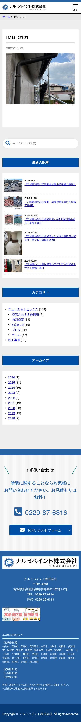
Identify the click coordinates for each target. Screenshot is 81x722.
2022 (11, 398)
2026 (11, 377)
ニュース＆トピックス (23, 309)
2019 (11, 413)
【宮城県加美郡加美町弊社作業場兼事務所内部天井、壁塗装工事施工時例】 (50, 238)
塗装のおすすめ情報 (25, 314)
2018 (11, 418)
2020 (11, 408)
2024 (11, 387)
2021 (11, 403)
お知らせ (18, 324)
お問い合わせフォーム (44, 530)
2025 (11, 382)
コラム (16, 335)
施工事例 (14, 340)
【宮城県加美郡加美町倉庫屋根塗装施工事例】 (50, 184)
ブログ (16, 330)
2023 (11, 392)
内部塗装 (18, 319)
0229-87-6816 (46, 512)
